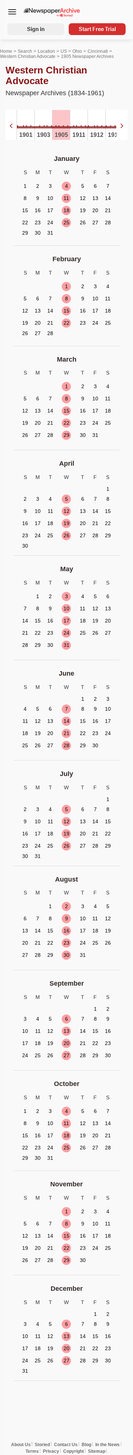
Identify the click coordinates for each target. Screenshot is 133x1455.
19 (66, 523)
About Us (21, 1444)
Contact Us (66, 1444)
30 (66, 955)
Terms (32, 1451)
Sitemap (96, 1451)
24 (66, 633)
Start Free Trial (97, 29)
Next (122, 126)
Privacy (51, 1451)
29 (66, 435)
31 (66, 645)
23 (66, 943)
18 (66, 210)
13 (66, 1031)
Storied (42, 1444)
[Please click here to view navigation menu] (12, 12)
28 (66, 745)
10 (66, 608)
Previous (11, 126)
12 (66, 511)
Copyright (73, 1451)
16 (66, 931)
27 (66, 1055)
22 (66, 323)
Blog (86, 1444)
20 (66, 1043)
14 (66, 721)
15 (66, 311)
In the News (107, 1444)
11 (66, 198)
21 (66, 733)
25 (66, 222)
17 (66, 621)
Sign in (36, 29)
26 (66, 535)
